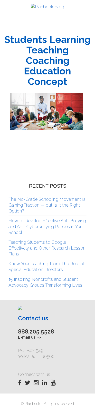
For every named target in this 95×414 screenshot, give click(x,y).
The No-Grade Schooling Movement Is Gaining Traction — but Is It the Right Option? (47, 205)
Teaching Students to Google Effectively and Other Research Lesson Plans (47, 248)
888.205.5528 (36, 331)
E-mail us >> (29, 337)
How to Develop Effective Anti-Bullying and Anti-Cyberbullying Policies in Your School (47, 226)
